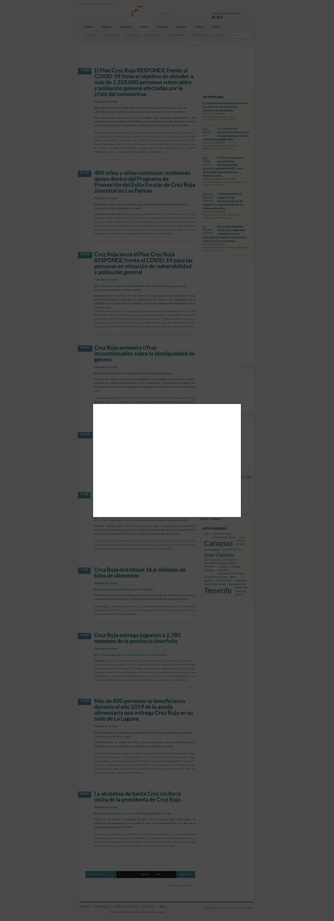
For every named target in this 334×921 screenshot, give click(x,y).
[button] (241, 404)
